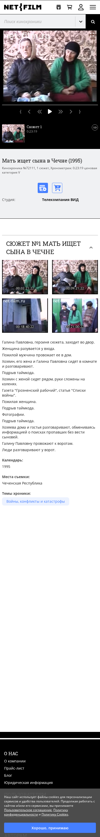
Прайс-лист (14, 768)
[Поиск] (93, 21)
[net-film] (24, 7)
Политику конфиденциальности (36, 812)
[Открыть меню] (93, 7)
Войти (81, 7)
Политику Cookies (55, 814)
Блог (8, 775)
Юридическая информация (28, 782)
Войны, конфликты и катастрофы (35, 501)
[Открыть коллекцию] (58, 7)
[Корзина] (69, 7)
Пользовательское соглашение (28, 810)
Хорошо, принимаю (50, 827)
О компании (15, 761)
